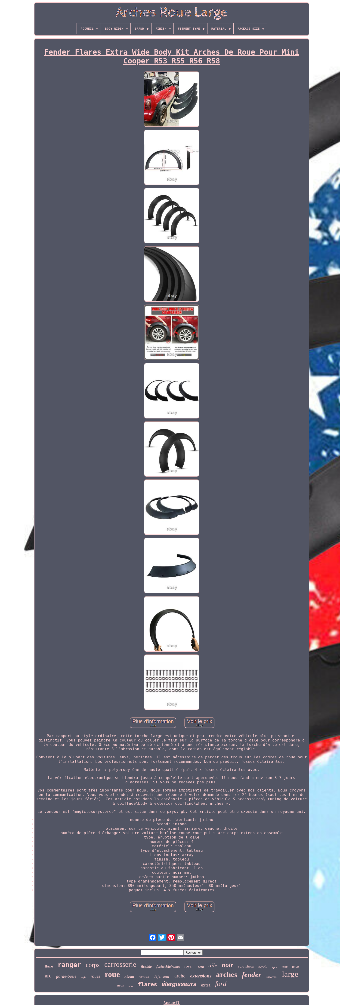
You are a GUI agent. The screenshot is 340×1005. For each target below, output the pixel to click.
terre (284, 966)
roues (95, 976)
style (83, 977)
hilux (295, 966)
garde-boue (66, 976)
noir (227, 964)
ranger (69, 965)
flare (49, 966)
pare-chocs (246, 966)
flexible (146, 966)
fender (251, 974)
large (290, 974)
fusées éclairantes (168, 966)
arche (179, 976)
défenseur (162, 976)
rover (188, 966)
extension (144, 977)
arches (226, 974)
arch (201, 967)
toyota (262, 966)
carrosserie (120, 964)
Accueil (172, 1003)
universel (271, 977)
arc (48, 976)
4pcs (274, 967)
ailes (131, 986)
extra (205, 984)
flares (147, 984)
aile (212, 965)
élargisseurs (179, 983)
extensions (200, 976)
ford (220, 983)
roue (112, 974)
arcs (120, 985)
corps (93, 964)
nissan (129, 977)
